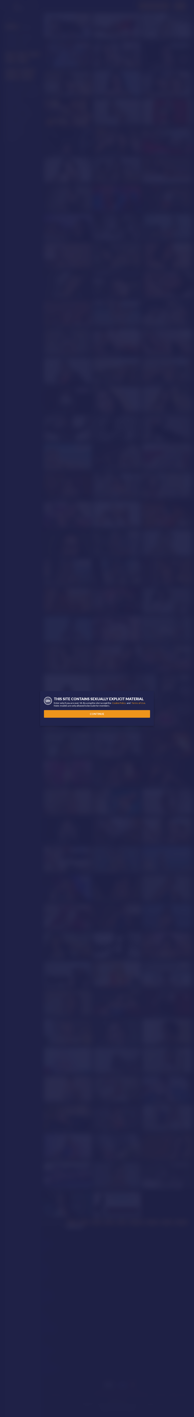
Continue (97, 713)
